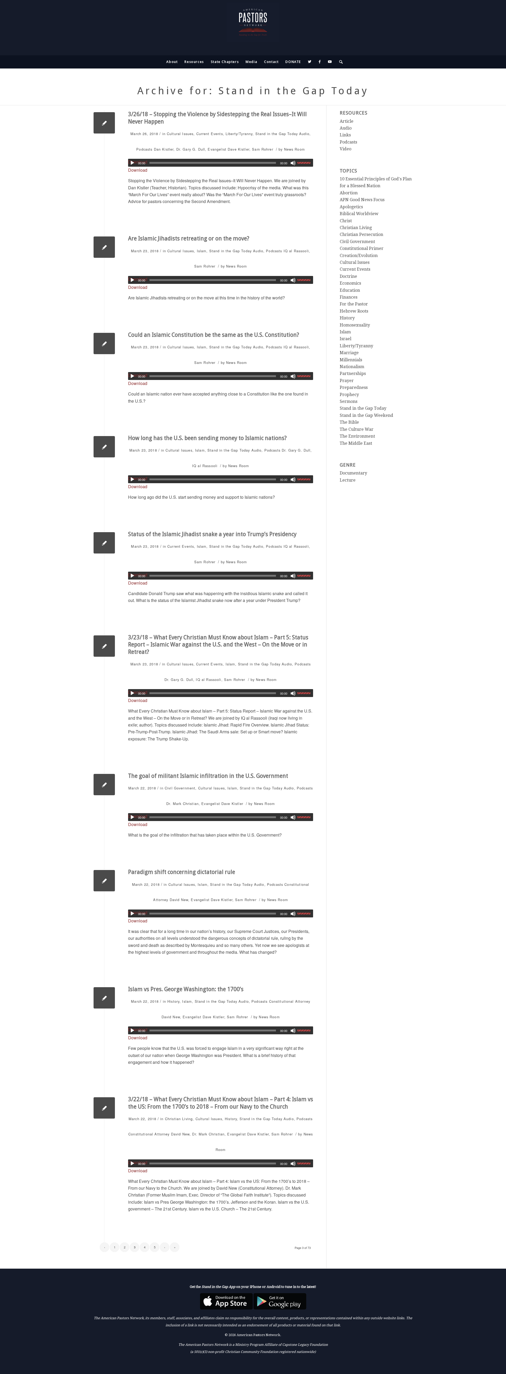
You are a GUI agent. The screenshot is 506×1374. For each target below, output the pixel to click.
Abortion (349, 192)
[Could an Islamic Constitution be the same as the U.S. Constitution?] (104, 343)
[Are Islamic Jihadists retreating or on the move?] (104, 247)
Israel (345, 338)
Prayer (347, 380)
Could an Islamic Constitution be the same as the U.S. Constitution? (213, 335)
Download (137, 170)
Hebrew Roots (354, 311)
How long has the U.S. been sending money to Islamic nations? (207, 438)
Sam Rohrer (262, 149)
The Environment (357, 436)
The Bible (349, 422)
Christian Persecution (361, 234)
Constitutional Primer (361, 248)
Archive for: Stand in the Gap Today (253, 91)
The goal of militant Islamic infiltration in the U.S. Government (208, 776)
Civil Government (180, 787)
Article (346, 121)
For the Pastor (354, 304)
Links (345, 134)
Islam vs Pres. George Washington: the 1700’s (186, 989)
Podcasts (144, 149)
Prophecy (349, 394)
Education (350, 290)
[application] (220, 163)
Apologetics (351, 206)
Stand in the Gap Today (276, 133)
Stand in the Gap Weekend (366, 415)
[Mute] (293, 163)
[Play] (132, 163)
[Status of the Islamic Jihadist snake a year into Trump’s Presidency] (104, 542)
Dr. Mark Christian (182, 803)
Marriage (349, 352)
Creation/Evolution (359, 255)
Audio (304, 133)
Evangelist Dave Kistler (228, 149)
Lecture (348, 480)
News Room (294, 149)
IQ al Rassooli (296, 250)
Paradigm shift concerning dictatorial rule (181, 872)
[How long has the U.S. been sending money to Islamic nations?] (104, 446)
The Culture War (356, 429)
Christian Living (179, 1118)
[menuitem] (172, 61)
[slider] (305, 163)
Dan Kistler (164, 149)
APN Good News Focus (362, 199)
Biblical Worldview (359, 213)
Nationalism (352, 366)
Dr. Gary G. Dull (190, 149)
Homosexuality (355, 325)
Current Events (209, 133)
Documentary (353, 473)
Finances (348, 297)
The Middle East (356, 443)
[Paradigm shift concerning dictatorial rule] (104, 880)
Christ (346, 220)
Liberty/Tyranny (239, 133)
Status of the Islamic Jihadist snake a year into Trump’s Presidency (212, 534)
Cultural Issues (180, 133)
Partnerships (353, 373)
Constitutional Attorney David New (158, 1133)
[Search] (339, 61)
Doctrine (348, 276)
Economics (350, 283)
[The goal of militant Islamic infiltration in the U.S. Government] (104, 784)
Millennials (351, 359)
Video (345, 148)
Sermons (348, 401)
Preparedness (354, 387)
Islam (202, 250)
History (173, 1001)
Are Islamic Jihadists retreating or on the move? (188, 238)
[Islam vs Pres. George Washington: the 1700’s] (104, 998)
